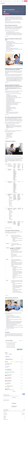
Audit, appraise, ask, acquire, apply (11, 344)
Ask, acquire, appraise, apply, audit (11, 343)
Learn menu (3, 3)
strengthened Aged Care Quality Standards (11, 87)
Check (18, 349)
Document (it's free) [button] (6, 13)
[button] (23, 6)
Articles (4, 6)
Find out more (14, 397)
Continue (21, 349)
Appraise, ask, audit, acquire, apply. (11, 347)
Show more (14, 391)
